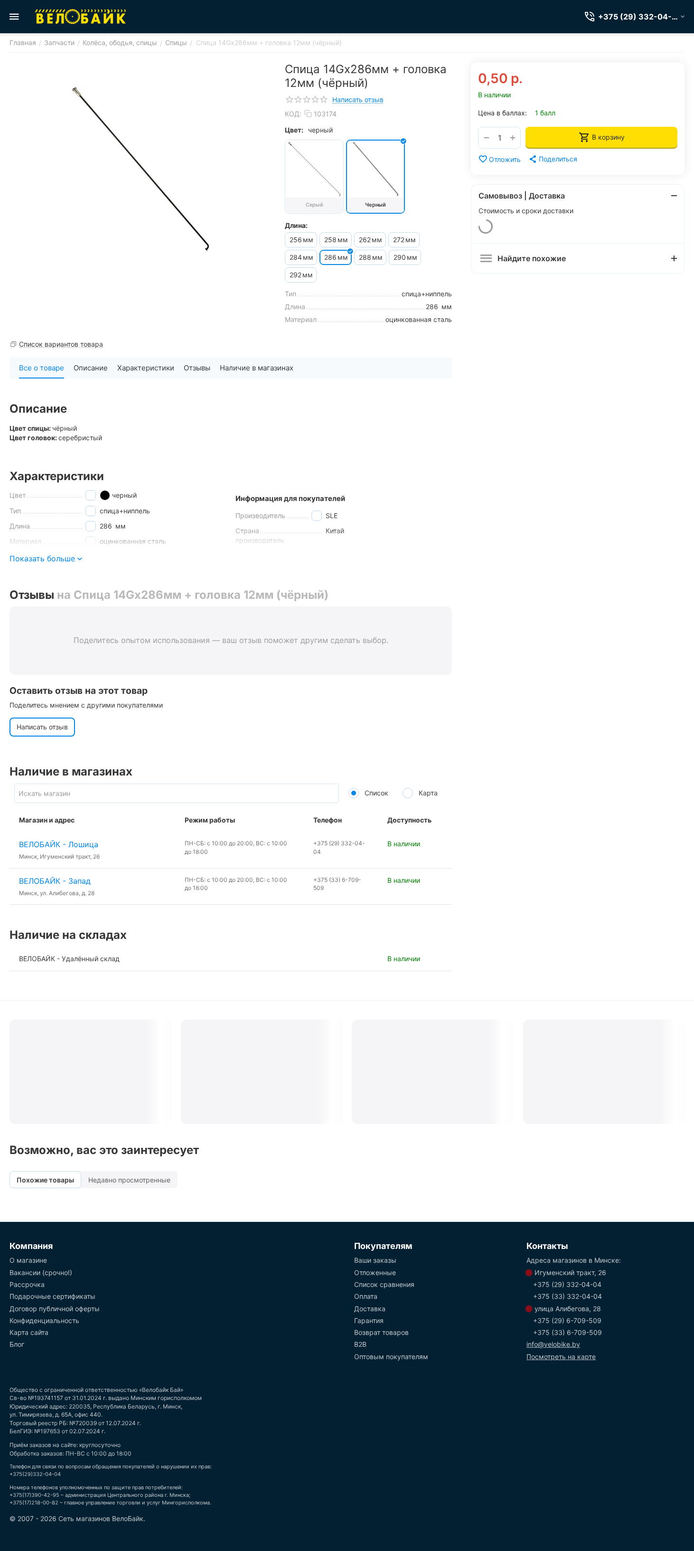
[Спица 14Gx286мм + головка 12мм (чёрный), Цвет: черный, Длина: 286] (140, 169)
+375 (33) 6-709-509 (567, 1332)
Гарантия (369, 1320)
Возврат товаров (381, 1332)
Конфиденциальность (44, 1320)
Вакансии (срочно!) (40, 1272)
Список (375, 793)
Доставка (369, 1309)
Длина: (296, 225)
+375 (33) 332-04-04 (567, 1296)
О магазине (28, 1260)
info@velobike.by (553, 1344)
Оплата (365, 1296)
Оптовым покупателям (391, 1356)
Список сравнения (384, 1284)
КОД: (293, 114)
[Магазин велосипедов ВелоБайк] (80, 16)
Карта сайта (28, 1332)
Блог (16, 1344)
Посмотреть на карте (561, 1356)
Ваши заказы (375, 1260)
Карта (427, 793)
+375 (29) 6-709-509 (567, 1320)
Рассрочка (27, 1284)
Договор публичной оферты (54, 1309)
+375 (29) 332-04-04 (567, 1284)
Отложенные (375, 1272)
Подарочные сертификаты (52, 1296)
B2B (360, 1344)
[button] (552, 159)
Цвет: (294, 130)
